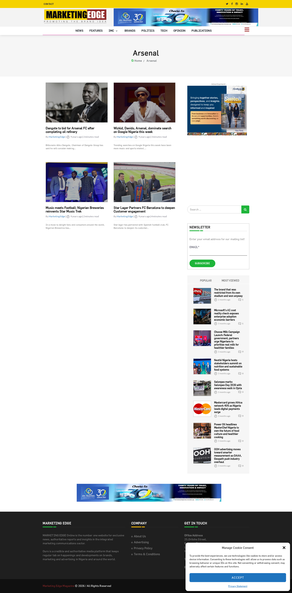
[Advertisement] (217, 170)
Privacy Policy (143, 548)
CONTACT (49, 4)
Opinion (179, 30)
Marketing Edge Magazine (58, 585)
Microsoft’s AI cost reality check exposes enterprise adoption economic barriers (226, 315)
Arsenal (152, 60)
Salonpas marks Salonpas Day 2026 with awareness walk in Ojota (228, 385)
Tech (164, 30)
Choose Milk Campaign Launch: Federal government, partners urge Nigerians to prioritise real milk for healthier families (227, 339)
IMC (112, 30)
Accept (238, 577)
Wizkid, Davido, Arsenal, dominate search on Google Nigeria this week (142, 129)
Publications (201, 30)
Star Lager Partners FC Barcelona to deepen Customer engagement (144, 209)
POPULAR (206, 280)
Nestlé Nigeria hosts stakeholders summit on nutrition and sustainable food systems (228, 364)
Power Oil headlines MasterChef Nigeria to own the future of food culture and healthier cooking (226, 431)
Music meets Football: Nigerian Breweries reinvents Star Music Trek (75, 209)
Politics (148, 30)
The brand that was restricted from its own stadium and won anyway (228, 292)
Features (96, 30)
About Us (140, 536)
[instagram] (236, 4)
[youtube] (247, 4)
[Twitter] (227, 4)
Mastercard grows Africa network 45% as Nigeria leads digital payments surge (228, 407)
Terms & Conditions (147, 554)
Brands (130, 30)
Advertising (141, 542)
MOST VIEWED (230, 280)
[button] (284, 548)
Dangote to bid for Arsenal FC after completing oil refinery (70, 129)
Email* (194, 247)
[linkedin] (242, 4)
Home (138, 60)
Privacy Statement (237, 586)
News (79, 30)
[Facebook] (232, 4)
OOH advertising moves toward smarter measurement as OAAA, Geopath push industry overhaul (228, 455)
